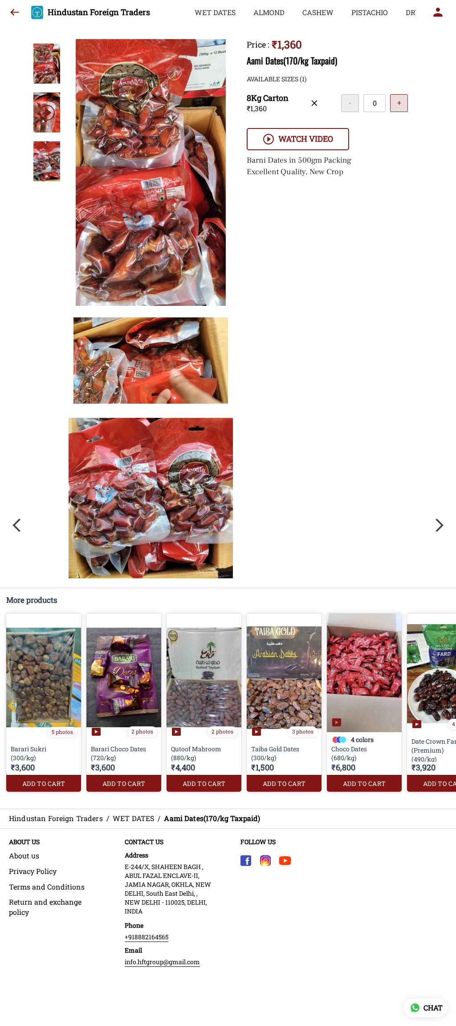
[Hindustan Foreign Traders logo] (37, 12)
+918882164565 (146, 937)
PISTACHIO (369, 12)
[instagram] (265, 861)
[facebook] (246, 861)
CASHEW (318, 12)
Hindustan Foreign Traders (99, 12)
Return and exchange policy (45, 907)
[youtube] (285, 861)
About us (24, 855)
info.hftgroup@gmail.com (162, 962)
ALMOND (269, 12)
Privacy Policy (33, 871)
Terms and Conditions (47, 886)
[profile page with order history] (438, 12)
